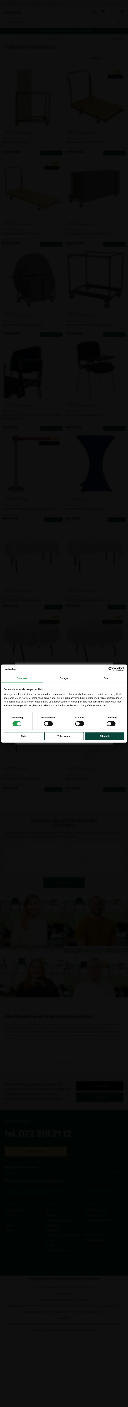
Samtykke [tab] (22, 678)
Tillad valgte (64, 736)
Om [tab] (106, 678)
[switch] (48, 723)
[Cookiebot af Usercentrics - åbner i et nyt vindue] (110, 669)
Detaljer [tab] (64, 678)
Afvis (23, 736)
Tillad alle (105, 736)
